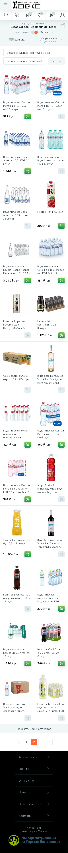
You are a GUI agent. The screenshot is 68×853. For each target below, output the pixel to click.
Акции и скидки (28, 757)
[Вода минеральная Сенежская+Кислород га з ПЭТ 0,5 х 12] (51, 249)
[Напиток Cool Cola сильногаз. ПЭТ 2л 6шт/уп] (51, 632)
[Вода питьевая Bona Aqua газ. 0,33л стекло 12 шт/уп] (17, 194)
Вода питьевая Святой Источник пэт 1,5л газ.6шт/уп (50, 434)
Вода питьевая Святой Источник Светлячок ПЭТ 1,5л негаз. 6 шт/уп (16, 490)
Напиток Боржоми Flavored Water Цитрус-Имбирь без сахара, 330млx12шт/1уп (15, 328)
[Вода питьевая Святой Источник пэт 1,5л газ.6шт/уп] (51, 413)
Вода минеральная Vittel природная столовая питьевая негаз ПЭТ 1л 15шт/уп (16, 709)
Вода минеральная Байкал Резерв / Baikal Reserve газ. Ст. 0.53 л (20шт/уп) (16, 271)
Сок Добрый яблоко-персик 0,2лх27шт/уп (16, 377)
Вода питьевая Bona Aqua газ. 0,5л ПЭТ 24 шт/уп (16, 160)
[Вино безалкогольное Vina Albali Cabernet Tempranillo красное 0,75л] (51, 522)
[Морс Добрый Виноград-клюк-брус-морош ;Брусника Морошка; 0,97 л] (51, 468)
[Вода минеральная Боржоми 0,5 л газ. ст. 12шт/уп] (17, 632)
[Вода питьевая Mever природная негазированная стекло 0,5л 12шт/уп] (17, 413)
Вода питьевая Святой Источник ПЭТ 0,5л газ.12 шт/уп (16, 106)
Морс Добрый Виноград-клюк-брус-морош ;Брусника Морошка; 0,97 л (50, 490)
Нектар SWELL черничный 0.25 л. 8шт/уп (48, 325)
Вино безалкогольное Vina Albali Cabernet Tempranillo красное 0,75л (50, 545)
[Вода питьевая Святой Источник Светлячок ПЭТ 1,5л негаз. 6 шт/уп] (17, 468)
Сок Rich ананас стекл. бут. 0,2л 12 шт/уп (16, 542)
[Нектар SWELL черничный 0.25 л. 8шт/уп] (51, 303)
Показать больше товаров (34, 729)
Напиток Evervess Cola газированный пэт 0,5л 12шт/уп (16, 598)
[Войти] (62, 15)
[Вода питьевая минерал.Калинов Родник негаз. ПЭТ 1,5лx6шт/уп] (51, 577)
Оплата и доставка (30, 804)
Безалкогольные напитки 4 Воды (28, 52)
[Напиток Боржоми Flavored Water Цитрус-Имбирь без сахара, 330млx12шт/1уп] (17, 303)
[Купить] (27, 116)
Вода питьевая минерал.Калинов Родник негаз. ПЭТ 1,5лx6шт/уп (48, 600)
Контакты (24, 816)
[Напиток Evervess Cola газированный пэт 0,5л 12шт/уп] (17, 577)
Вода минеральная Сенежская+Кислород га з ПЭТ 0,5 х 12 (50, 270)
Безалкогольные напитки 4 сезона (29, 61)
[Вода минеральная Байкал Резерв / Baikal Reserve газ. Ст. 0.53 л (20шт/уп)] (17, 249)
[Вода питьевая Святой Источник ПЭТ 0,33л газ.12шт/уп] (51, 85)
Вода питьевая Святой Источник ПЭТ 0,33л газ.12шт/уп (50, 106)
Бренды (23, 769)
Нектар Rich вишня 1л (50, 211)
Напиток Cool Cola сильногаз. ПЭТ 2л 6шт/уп (48, 653)
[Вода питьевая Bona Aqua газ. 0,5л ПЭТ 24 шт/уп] (17, 139)
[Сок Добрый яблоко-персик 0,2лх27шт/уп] (17, 358)
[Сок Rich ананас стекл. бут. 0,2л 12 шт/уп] (17, 522)
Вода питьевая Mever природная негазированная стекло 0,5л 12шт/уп (15, 436)
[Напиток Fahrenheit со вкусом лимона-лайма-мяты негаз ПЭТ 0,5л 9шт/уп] (51, 686)
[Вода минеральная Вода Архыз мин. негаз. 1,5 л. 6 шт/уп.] (51, 139)
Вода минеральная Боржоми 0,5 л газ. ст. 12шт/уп (16, 653)
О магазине (26, 780)
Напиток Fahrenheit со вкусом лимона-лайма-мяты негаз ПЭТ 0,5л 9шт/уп (50, 709)
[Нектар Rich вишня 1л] (51, 194)
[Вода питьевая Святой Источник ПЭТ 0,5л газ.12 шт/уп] (17, 85)
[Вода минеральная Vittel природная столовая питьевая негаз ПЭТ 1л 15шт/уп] (17, 686)
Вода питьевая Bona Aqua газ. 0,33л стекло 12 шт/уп (16, 215)
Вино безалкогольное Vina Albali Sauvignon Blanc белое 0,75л (50, 379)
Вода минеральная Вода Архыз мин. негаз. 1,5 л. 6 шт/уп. (51, 160)
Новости (24, 792)
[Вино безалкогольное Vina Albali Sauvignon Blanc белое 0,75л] (51, 358)
